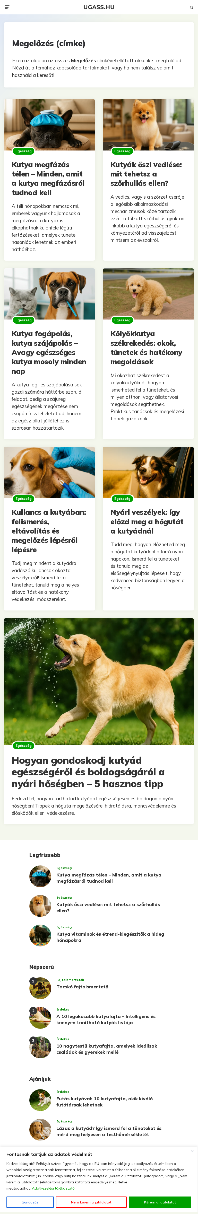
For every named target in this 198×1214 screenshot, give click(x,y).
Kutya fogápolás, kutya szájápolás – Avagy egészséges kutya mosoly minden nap (49, 352)
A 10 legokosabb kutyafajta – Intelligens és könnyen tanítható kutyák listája (106, 1019)
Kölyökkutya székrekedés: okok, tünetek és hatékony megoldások (146, 347)
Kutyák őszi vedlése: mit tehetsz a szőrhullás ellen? (146, 174)
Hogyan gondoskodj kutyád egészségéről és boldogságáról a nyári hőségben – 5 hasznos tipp (88, 772)
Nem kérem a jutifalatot (91, 1202)
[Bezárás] (192, 1151)
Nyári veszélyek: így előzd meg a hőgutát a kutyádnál (147, 521)
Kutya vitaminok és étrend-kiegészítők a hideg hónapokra (110, 937)
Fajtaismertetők (70, 980)
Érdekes (62, 1009)
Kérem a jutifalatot (160, 1202)
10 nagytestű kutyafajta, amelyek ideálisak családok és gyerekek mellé (106, 1049)
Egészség (23, 151)
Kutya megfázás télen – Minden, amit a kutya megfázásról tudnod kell (48, 178)
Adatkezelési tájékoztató (53, 1188)
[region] (99, 1179)
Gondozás (30, 1202)
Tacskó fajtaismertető (82, 987)
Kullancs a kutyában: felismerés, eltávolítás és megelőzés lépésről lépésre (49, 531)
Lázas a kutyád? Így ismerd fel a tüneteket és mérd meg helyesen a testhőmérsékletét (108, 1131)
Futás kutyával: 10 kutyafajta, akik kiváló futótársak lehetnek (104, 1101)
